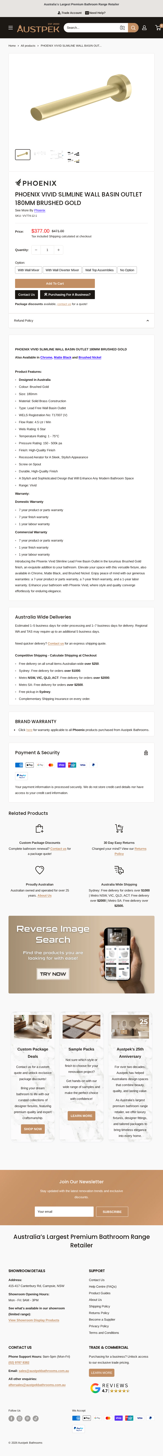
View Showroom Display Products (33, 1320)
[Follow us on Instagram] (19, 1419)
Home (12, 45)
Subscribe (112, 1212)
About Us (45, 895)
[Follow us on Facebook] (11, 1419)
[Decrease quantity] (36, 249)
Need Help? (97, 12)
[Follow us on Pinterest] (28, 1419)
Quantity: (22, 250)
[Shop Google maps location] (110, 1384)
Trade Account (72, 12)
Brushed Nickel (90, 357)
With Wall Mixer (28, 270)
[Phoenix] (36, 178)
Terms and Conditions (104, 1332)
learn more (81, 1116)
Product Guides (100, 1293)
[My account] (144, 27)
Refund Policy (23, 320)
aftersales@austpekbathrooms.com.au (37, 1385)
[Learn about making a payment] (56, 771)
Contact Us (26, 294)
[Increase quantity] (58, 249)
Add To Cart (55, 283)
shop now (33, 1129)
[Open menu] (10, 27)
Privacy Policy (99, 1326)
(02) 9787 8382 (18, 1362)
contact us (64, 304)
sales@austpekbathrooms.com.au (44, 1371)
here (29, 730)
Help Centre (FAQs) (103, 1286)
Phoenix (39, 210)
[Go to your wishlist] (151, 27)
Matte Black (62, 357)
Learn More (101, 1372)
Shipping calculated (62, 236)
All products (28, 45)
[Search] (133, 27)
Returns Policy (99, 1313)
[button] (158, 27)
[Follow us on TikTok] (36, 1419)
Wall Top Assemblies (99, 270)
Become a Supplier (102, 1319)
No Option (127, 270)
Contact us (56, 643)
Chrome (46, 357)
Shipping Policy (99, 1306)
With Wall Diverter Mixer (62, 270)
